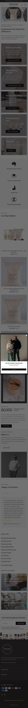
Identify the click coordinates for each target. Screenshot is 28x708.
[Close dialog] (26, 335)
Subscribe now (14, 369)
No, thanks (14, 371)
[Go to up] (26, 706)
